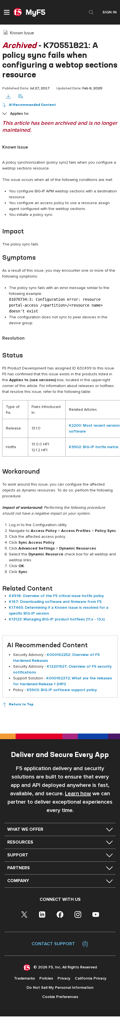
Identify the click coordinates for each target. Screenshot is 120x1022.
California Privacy (90, 978)
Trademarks (24, 978)
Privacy (63, 978)
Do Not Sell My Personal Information (60, 987)
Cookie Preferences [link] (60, 996)
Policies (46, 978)
